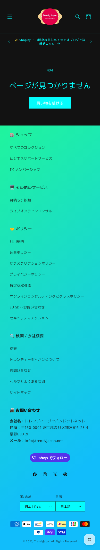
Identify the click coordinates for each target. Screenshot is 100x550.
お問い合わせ (20, 370)
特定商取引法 (20, 285)
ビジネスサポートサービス (31, 158)
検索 (13, 348)
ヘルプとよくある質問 (27, 381)
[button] (9, 16)
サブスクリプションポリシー (33, 263)
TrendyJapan (42, 541)
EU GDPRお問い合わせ (27, 307)
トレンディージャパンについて (34, 359)
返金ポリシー (20, 252)
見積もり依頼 (20, 199)
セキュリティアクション (29, 317)
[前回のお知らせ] (9, 41)
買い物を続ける (50, 102)
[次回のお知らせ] (91, 41)
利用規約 (17, 241)
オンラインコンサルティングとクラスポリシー (47, 296)
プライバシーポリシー (27, 274)
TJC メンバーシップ (25, 169)
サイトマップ (20, 392)
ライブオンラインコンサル (31, 210)
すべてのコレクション (27, 147)
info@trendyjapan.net (44, 440)
